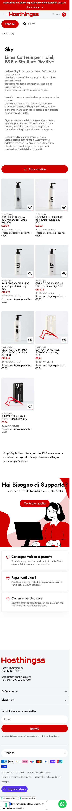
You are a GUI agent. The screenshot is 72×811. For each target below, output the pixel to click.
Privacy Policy (9, 798)
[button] (5, 14)
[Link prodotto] (17, 208)
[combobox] (47, 24)
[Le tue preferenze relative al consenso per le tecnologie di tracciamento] (6, 805)
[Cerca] (23, 24)
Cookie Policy (28, 798)
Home (4, 33)
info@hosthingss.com (19, 677)
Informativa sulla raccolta (13, 808)
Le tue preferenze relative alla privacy (27, 804)
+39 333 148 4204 (30, 491)
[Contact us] (62, 804)
